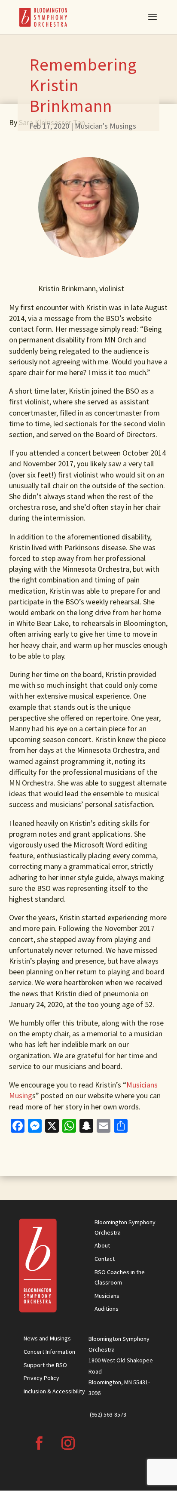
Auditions (107, 1308)
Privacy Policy (41, 1378)
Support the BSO (45, 1365)
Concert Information (49, 1351)
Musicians (107, 1296)
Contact (105, 1259)
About (102, 1245)
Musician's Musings (105, 126)
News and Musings (47, 1338)
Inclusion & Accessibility (54, 1391)
